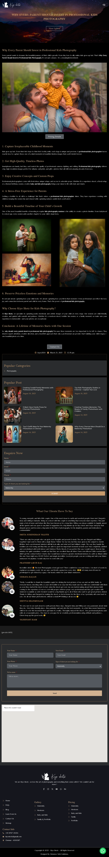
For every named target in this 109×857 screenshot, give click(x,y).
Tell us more (11, 672)
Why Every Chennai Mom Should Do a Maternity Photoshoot (90, 427)
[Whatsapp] (61, 789)
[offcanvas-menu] (103, 5)
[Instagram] (48, 789)
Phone (7, 475)
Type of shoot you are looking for (17, 484)
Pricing (71, 802)
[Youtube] (57, 789)
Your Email (60, 651)
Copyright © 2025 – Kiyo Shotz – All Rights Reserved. (54, 850)
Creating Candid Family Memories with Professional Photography (38, 389)
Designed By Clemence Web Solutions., (55, 854)
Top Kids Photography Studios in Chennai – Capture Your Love (87, 389)
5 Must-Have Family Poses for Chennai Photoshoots (35, 408)
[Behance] (65, 789)
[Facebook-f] (44, 789)
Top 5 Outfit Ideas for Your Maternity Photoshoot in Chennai (37, 427)
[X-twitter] (52, 789)
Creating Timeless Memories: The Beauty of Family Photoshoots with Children (88, 409)
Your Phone (11, 661)
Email (6, 467)
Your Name (11, 651)
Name (6, 458)
